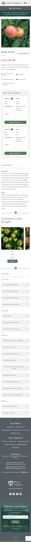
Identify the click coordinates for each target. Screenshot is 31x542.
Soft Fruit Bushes (10, 444)
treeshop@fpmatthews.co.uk (15, 464)
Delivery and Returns (15, 488)
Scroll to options (23, 53)
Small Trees (15, 447)
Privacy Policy (15, 528)
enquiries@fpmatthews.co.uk (15, 468)
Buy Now (12, 261)
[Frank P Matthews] (11, 3)
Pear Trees (26, 430)
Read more (12, 69)
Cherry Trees (20, 427)
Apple (3, 55)
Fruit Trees (12, 441)
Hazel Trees (17, 430)
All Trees (5, 441)
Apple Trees (10, 427)
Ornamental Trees (23, 441)
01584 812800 (20, 462)
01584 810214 (21, 467)
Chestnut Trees (15, 433)
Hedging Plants (21, 444)
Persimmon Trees (7, 430)
